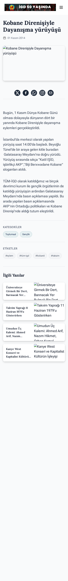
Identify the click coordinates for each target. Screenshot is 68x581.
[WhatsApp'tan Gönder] (34, 93)
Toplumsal (10, 234)
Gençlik (26, 234)
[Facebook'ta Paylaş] (26, 93)
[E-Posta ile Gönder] (51, 93)
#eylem (9, 255)
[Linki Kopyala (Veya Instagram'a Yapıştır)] (42, 93)
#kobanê (40, 255)
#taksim (55, 255)
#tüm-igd (24, 255)
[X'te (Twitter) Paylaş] (17, 93)
